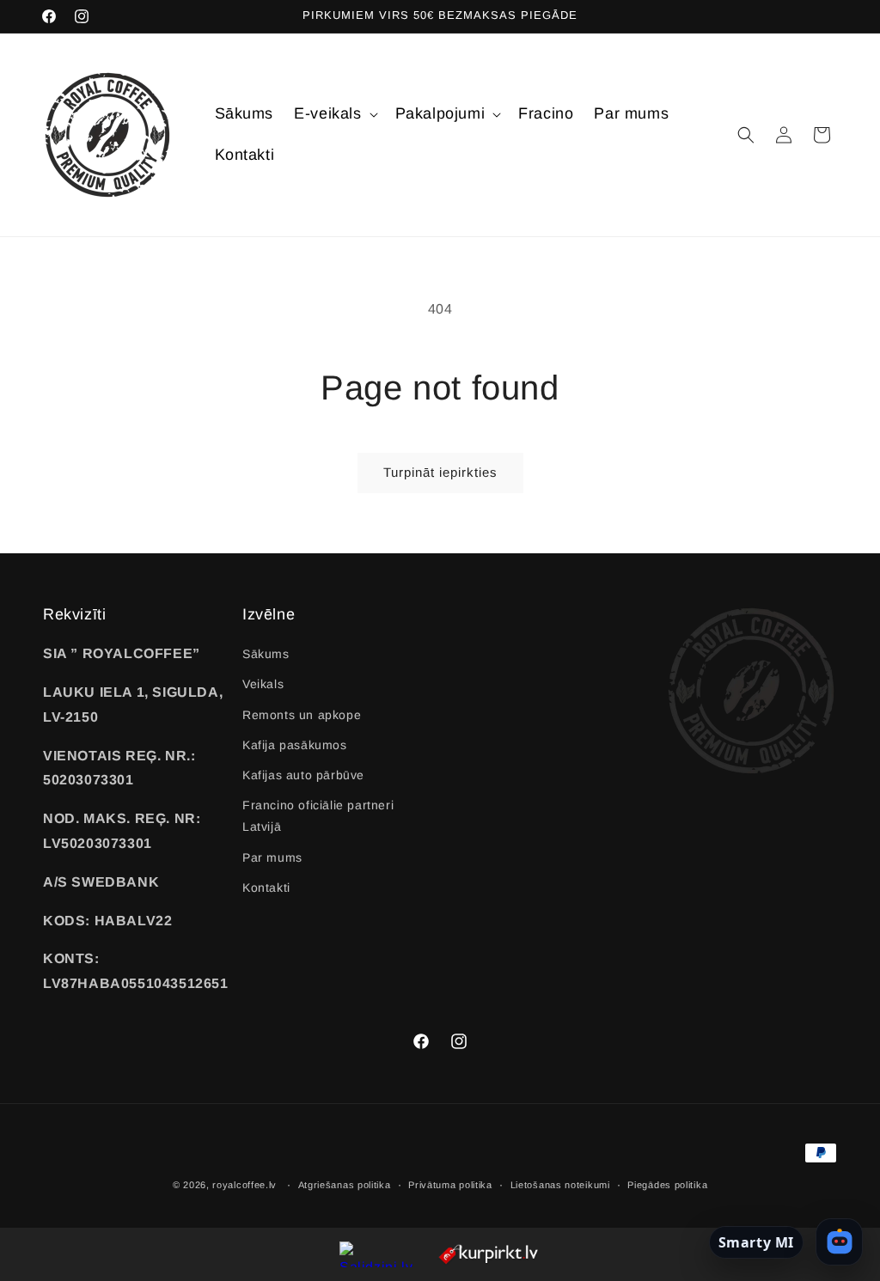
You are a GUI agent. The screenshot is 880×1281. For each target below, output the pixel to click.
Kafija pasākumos (294, 745)
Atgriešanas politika (344, 1185)
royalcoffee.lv (244, 1185)
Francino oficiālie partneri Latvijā (318, 815)
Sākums (266, 654)
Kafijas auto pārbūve (303, 775)
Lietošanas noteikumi (560, 1185)
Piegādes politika (667, 1185)
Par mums (272, 857)
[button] (334, 114)
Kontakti (266, 887)
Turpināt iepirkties (440, 472)
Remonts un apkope (301, 715)
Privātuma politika (450, 1185)
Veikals (263, 684)
